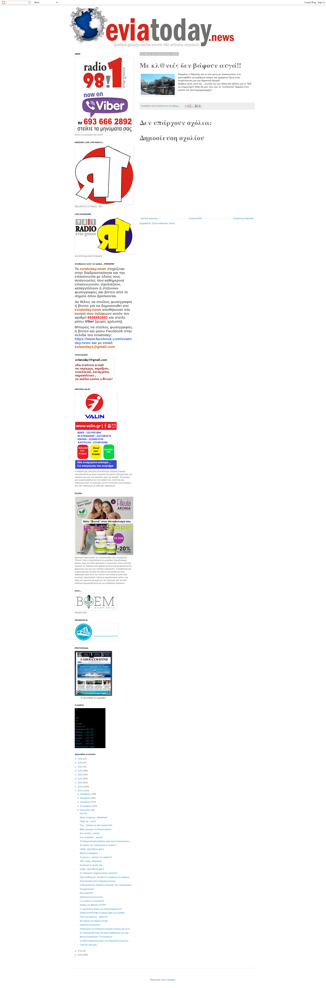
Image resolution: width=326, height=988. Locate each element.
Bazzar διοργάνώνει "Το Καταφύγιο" (96, 937)
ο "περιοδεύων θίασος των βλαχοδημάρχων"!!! (101, 909)
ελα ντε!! (83, 813)
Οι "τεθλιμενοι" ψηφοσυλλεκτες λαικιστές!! (98, 873)
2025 (80, 763)
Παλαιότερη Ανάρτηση (243, 218)
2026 (80, 759)
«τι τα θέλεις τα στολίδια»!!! (92, 901)
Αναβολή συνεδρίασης (90, 925)
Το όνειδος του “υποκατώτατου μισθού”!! (98, 845)
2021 (80, 779)
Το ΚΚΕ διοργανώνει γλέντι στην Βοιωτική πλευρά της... (105, 941)
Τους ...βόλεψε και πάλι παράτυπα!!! (96, 825)
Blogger (171, 980)
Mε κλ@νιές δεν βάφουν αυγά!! (94, 921)
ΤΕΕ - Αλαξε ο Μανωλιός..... (92, 861)
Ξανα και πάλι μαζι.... (89, 945)
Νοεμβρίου (85, 798)
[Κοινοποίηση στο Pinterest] (199, 106)
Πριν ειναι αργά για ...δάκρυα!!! (93, 917)
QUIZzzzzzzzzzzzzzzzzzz (91, 897)
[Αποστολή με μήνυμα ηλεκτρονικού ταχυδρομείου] (186, 106)
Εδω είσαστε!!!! (86, 893)
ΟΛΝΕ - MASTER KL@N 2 (92, 869)
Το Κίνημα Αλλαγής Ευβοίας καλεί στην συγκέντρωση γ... (105, 841)
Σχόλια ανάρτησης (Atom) (163, 223)
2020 (80, 782)
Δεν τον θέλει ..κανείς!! (90, 833)
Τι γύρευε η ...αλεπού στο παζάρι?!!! (96, 857)
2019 (80, 787)
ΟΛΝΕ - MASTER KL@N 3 (92, 849)
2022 (80, 774)
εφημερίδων (101, 698)
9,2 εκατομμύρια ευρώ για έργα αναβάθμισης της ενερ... (105, 933)
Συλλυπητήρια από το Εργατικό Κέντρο (97, 881)
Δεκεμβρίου (85, 794)
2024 (80, 767)
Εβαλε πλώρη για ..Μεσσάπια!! (93, 817)
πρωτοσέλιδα (88, 698)
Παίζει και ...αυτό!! (88, 821)
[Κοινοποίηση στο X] (193, 106)
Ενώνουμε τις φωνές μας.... (92, 865)
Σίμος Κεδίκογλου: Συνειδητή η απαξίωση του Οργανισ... (105, 877)
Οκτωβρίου (85, 802)
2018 (80, 790)
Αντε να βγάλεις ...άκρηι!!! (91, 837)
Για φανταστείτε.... (88, 889)
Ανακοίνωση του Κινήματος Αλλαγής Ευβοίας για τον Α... (105, 929)
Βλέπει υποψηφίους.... (90, 853)
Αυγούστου (85, 810)
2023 (80, 771)
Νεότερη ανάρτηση (149, 218)
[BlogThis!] (190, 106)
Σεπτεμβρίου (86, 806)
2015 (80, 955)
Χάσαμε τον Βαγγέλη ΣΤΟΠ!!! (93, 905)
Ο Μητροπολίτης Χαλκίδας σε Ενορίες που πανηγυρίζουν (106, 885)
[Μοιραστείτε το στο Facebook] (196, 106)
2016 (80, 951)
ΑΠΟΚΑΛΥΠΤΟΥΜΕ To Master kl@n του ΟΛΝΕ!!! (102, 913)
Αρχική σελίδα (195, 218)
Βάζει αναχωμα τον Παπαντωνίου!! (95, 829)
